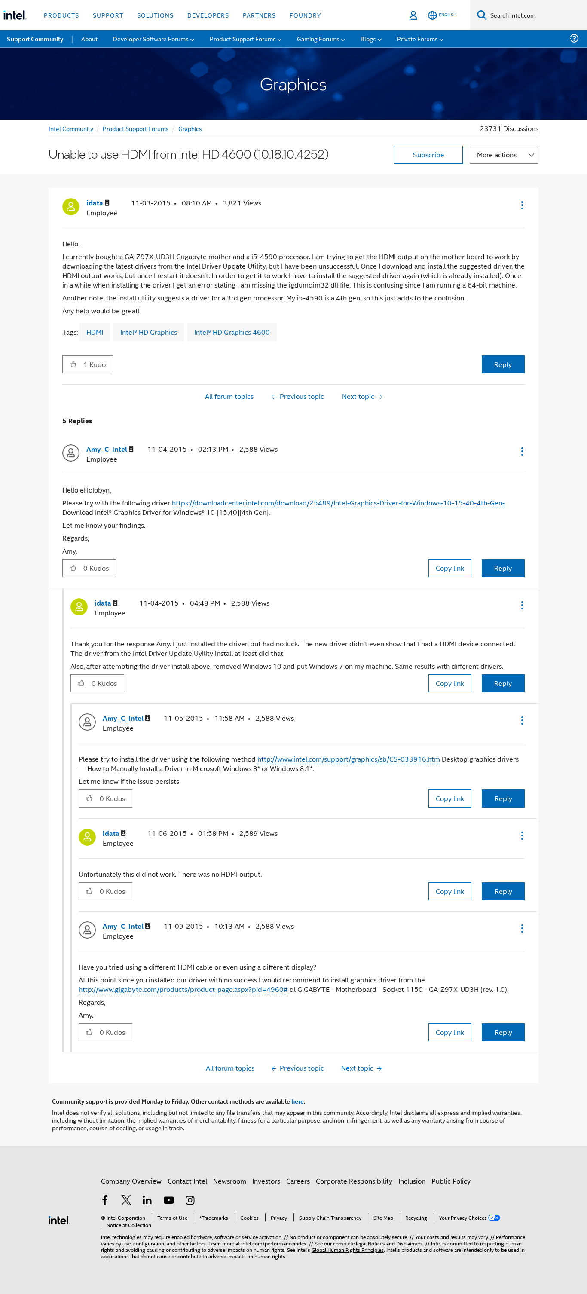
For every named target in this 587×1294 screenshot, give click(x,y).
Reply (503, 364)
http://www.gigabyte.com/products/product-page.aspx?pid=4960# (183, 989)
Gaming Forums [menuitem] (318, 38)
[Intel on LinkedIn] (147, 1201)
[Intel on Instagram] (190, 1201)
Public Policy (451, 1181)
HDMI (94, 332)
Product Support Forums (136, 128)
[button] (521, 205)
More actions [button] (497, 154)
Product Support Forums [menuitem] (243, 38)
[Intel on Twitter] (126, 1201)
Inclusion (411, 1181)
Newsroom (229, 1181)
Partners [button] (259, 14)
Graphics (190, 128)
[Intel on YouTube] (169, 1201)
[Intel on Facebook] (105, 1201)
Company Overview (131, 1181)
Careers (298, 1181)
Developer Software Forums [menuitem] (151, 38)
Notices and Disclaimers (395, 1243)
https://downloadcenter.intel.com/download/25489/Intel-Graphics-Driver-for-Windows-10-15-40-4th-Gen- (338, 503)
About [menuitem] (89, 38)
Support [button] (108, 14)
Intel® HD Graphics (148, 332)
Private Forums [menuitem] (417, 38)
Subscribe (428, 154)
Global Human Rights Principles (348, 1249)
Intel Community (71, 128)
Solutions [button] (155, 14)
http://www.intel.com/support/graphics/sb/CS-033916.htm (348, 759)
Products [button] (61, 14)
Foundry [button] (305, 14)
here (297, 1101)
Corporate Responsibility (354, 1181)
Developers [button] (208, 14)
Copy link (450, 568)
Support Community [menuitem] (35, 38)
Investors (266, 1181)
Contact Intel (187, 1181)
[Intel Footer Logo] (59, 1219)
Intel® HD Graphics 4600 (232, 332)
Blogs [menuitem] (368, 38)
